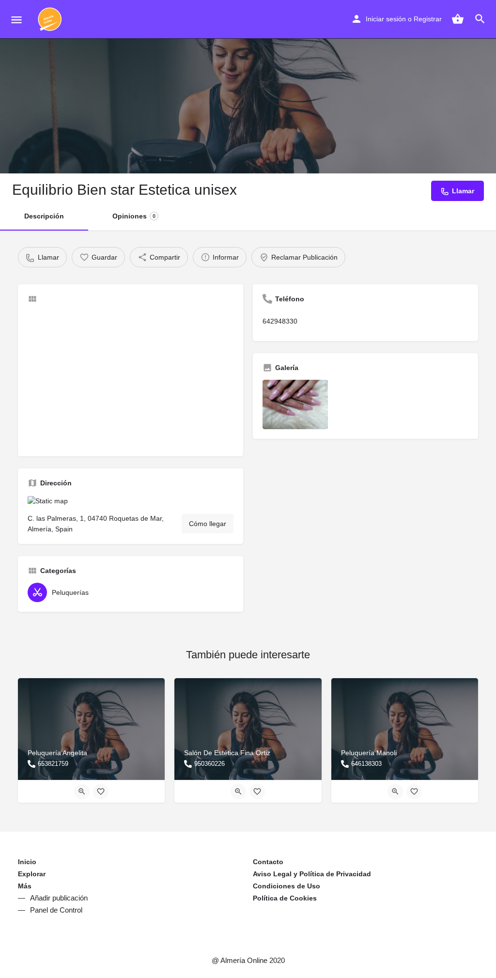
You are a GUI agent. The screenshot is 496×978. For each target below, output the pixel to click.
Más (24, 886)
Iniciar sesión (386, 19)
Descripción (44, 216)
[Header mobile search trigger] (480, 19)
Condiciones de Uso (286, 886)
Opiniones (133, 216)
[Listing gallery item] (295, 404)
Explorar (32, 874)
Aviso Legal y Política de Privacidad (312, 874)
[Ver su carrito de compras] (457, 19)
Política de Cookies (285, 898)
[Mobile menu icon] (16, 19)
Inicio (27, 862)
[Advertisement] (130, 379)
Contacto (268, 862)
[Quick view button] (82, 791)
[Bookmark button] (100, 791)
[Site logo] (51, 19)
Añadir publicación (59, 898)
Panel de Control (56, 910)
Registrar (428, 19)
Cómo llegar (207, 524)
